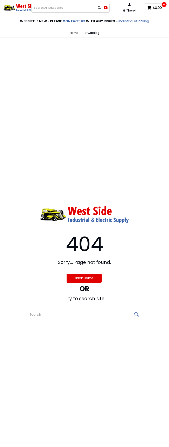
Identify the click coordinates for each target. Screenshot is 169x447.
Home (74, 33)
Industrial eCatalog (133, 21)
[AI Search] (106, 8)
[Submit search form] (99, 8)
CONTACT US (74, 21)
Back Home (84, 278)
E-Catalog (92, 33)
